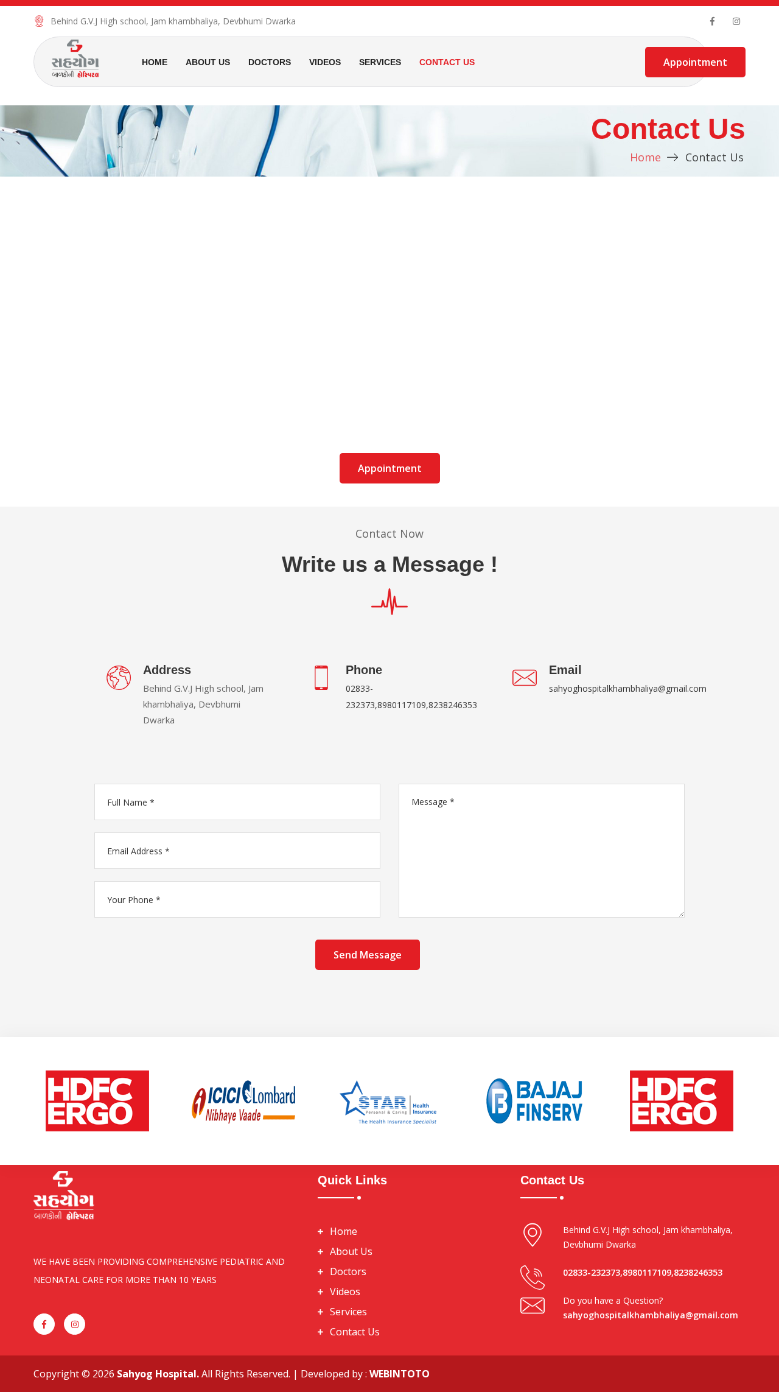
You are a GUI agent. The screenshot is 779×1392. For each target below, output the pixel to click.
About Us (208, 62)
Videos (325, 62)
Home (154, 62)
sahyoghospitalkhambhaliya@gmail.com (628, 688)
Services (380, 62)
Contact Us (447, 62)
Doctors (269, 62)
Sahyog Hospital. (158, 1373)
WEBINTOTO (399, 1373)
